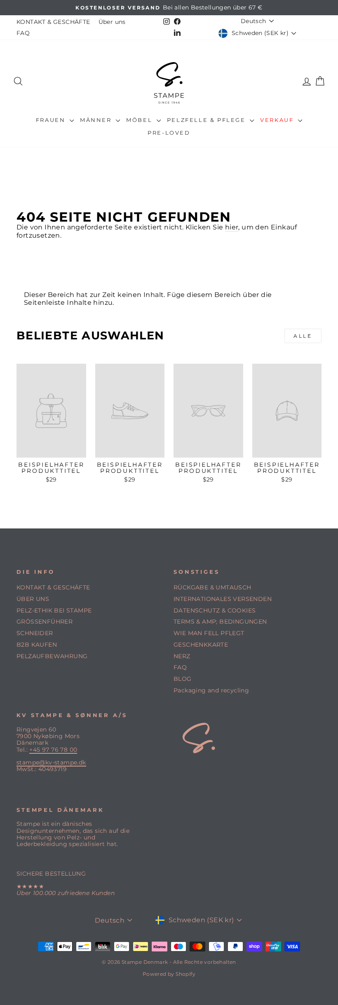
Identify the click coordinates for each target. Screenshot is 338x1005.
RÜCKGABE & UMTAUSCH (212, 587)
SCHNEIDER (34, 633)
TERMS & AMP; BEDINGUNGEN (220, 621)
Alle (302, 336)
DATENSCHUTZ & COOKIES (215, 610)
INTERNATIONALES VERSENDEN (223, 599)
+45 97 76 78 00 (53, 749)
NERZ (182, 656)
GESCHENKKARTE (201, 644)
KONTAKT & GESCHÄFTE (53, 22)
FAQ (23, 33)
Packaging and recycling (211, 690)
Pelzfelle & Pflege (207, 120)
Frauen (52, 120)
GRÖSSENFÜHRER (44, 621)
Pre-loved (169, 132)
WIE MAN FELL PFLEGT (209, 633)
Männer (97, 120)
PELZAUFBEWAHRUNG (51, 656)
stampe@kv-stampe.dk (51, 762)
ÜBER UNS (32, 599)
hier (232, 227)
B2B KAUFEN (36, 644)
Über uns (112, 22)
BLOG (183, 678)
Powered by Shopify (169, 974)
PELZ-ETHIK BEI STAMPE (54, 610)
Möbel (140, 120)
